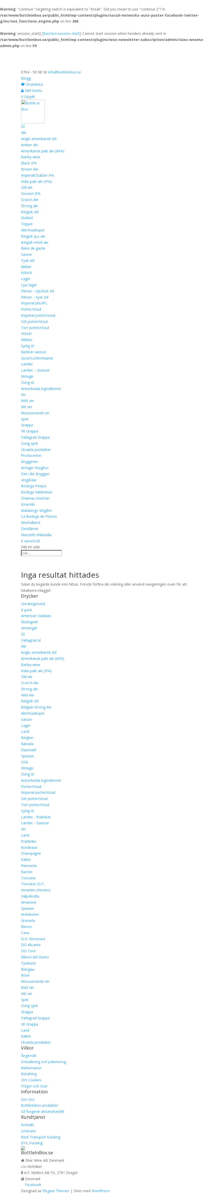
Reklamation (31, 1067)
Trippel (26, 223)
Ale (23, 132)
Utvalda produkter (36, 449)
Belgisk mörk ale (34, 242)
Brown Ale (29, 169)
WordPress (100, 1190)
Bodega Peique (33, 485)
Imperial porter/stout (38, 315)
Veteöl (26, 333)
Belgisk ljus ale (33, 236)
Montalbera (30, 522)
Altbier (26, 266)
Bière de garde (33, 248)
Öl (23, 126)
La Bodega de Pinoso (39, 516)
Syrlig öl (27, 345)
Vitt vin (26, 406)
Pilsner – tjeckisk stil (37, 291)
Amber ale (29, 144)
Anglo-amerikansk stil (38, 138)
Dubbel (27, 217)
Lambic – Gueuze (35, 370)
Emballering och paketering (43, 1061)
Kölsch (26, 272)
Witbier (27, 339)
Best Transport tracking (40, 1137)
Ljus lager (29, 284)
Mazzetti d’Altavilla (36, 534)
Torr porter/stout (35, 327)
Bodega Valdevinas (36, 492)
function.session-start (61, 33)
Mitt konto (33, 90)
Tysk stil (27, 260)
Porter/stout (31, 309)
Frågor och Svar (34, 1086)
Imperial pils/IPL (34, 303)
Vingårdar (29, 480)
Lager (25, 278)
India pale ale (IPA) (36, 181)
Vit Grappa (29, 431)
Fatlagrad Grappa (35, 437)
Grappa (27, 424)
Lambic (27, 364)
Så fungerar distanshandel (42, 1111)
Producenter (31, 455)
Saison (26, 254)
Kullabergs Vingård (36, 510)
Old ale (27, 187)
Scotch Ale (29, 199)
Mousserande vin (35, 412)
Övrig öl (27, 382)
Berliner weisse (33, 352)
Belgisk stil (29, 211)
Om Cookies (31, 1079)
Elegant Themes (56, 1190)
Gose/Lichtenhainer (37, 358)
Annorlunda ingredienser (41, 388)
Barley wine (30, 156)
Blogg (26, 78)
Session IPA (30, 193)
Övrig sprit (29, 443)
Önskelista (34, 84)
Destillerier (30, 528)
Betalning (29, 1073)
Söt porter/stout (34, 321)
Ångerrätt (29, 1055)
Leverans (28, 1130)
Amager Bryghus (35, 467)
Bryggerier (29, 461)
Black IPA (29, 163)
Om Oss (28, 1099)
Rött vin (27, 400)
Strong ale (29, 205)
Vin (23, 394)
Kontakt (27, 1124)
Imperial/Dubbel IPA (37, 175)
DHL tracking (32, 1142)
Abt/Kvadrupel (32, 230)
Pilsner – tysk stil (34, 297)
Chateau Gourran (35, 498)
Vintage (27, 376)
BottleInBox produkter (39, 1105)
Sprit (24, 419)
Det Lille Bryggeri (35, 473)
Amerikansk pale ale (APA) (42, 151)
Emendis (28, 504)
